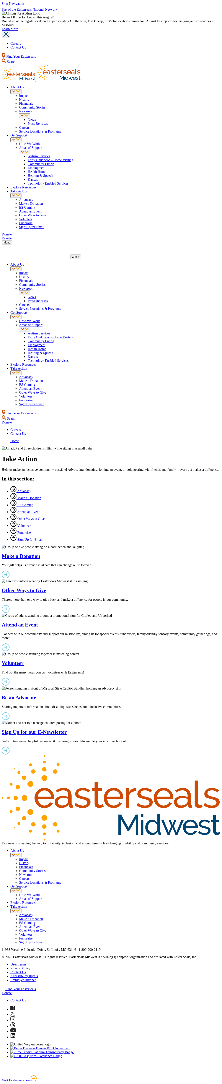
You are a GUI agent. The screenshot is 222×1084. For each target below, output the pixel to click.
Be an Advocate (19, 697)
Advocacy (26, 199)
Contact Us (18, 47)
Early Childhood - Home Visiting (50, 160)
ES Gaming (27, 207)
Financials (26, 103)
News (32, 120)
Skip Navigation (13, 3)
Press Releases (38, 123)
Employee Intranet (23, 980)
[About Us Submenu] (15, 91)
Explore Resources (23, 187)
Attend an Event (30, 211)
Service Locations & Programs (40, 131)
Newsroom (26, 111)
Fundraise (26, 223)
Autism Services (39, 156)
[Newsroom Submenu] (24, 115)
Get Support (18, 135)
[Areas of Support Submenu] (24, 152)
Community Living (41, 164)
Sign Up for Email (31, 227)
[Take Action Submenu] (15, 195)
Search (11, 61)
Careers (15, 43)
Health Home (37, 172)
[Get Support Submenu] (15, 139)
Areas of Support (30, 147)
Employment (36, 168)
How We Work (29, 144)
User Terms (18, 964)
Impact (23, 95)
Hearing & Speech (40, 175)
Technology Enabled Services (48, 183)
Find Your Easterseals (20, 56)
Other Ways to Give (32, 215)
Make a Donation (31, 203)
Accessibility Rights (24, 976)
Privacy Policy (20, 968)
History (24, 99)
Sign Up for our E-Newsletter (34, 732)
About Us (17, 87)
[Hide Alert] (6, 34)
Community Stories (32, 107)
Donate (7, 993)
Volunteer (25, 219)
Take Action (18, 191)
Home (14, 441)
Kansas (33, 179)
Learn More (10, 29)
